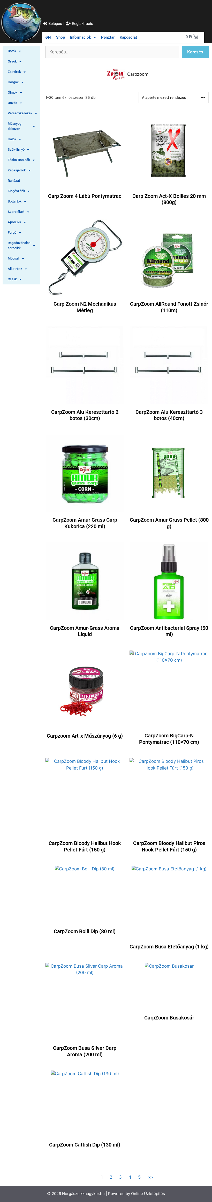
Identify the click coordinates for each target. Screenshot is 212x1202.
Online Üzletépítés (148, 1193)
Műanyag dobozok (14, 126)
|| (47, 37)
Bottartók (14, 201)
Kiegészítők (16, 191)
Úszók (12, 103)
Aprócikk (14, 222)
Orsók (12, 61)
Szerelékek (16, 212)
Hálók (12, 139)
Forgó (12, 232)
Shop (60, 37)
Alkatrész (15, 269)
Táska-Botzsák (19, 160)
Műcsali (13, 258)
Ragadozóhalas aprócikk (19, 245)
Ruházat (14, 181)
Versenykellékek (20, 113)
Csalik (12, 279)
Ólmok (12, 92)
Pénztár (108, 37)
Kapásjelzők (17, 170)
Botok (12, 51)
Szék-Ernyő (16, 149)
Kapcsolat (128, 37)
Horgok (13, 82)
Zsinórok (14, 72)
